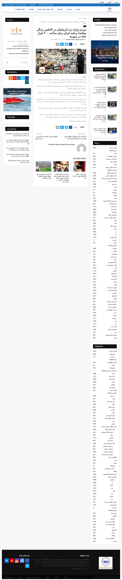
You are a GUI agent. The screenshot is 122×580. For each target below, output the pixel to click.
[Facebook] (27, 560)
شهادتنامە (114, 254)
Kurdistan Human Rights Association (75, 39)
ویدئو (115, 338)
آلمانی (109, 2)
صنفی (115, 259)
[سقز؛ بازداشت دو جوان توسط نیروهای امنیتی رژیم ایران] (112, 131)
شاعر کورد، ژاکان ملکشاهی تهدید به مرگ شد (79, 176)
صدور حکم (114, 257)
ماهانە (115, 298)
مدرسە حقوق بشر (112, 310)
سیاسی (115, 248)
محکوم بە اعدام (112, 304)
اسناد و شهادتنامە (20, 9)
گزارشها (60, 9)
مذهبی (115, 315)
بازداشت (69, 9)
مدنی (115, 312)
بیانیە (115, 187)
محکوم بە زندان (112, 307)
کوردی (116, 2)
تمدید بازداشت (113, 203)
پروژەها (115, 192)
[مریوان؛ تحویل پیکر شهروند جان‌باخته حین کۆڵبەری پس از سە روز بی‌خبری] (112, 118)
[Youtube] (12, 560)
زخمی (115, 229)
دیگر (115, 220)
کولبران (31, 9)
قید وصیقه (114, 273)
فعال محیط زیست (112, 265)
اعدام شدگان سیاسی (111, 167)
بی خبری (114, 184)
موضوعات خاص (112, 329)
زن (116, 231)
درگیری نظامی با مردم (110, 217)
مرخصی (114, 318)
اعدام (115, 164)
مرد (116, 321)
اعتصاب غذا (113, 162)
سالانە (115, 243)
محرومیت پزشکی (112, 301)
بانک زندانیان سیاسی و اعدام (45, 9)
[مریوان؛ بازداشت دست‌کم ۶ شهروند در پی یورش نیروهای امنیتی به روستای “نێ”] (112, 104)
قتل (116, 268)
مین (116, 332)
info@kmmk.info (84, 569)
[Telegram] (27, 566)
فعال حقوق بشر (112, 262)
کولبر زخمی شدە (112, 287)
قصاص (115, 271)
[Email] (7, 560)
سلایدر (115, 245)
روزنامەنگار (113, 226)
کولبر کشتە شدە (112, 290)
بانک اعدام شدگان (112, 173)
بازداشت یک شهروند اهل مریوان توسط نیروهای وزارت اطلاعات (44, 176)
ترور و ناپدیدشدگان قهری (110, 201)
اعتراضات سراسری (111, 159)
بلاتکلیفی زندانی (112, 181)
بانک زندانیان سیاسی (111, 175)
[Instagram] (17, 560)
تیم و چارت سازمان (9, 5)
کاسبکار (114, 276)
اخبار (85, 26)
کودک (115, 282)
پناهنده (115, 195)
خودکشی (114, 212)
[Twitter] (22, 560)
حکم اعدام (114, 206)
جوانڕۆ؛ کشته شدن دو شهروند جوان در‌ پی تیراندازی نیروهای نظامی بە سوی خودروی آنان (99, 91)
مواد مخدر (114, 326)
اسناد (115, 153)
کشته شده (114, 279)
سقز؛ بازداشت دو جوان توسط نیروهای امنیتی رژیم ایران (99, 130)
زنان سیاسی (113, 237)
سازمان (24, 5)
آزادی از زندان (113, 148)
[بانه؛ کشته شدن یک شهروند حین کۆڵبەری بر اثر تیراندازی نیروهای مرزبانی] (112, 76)
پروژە (115, 189)
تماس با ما (18, 5)
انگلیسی (101, 2)
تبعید (115, 198)
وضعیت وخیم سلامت (111, 335)
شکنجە (115, 251)
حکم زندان (114, 209)
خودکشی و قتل (112, 215)
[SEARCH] (7, 62)
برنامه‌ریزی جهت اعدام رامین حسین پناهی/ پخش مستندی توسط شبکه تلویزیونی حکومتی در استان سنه (61, 178)
